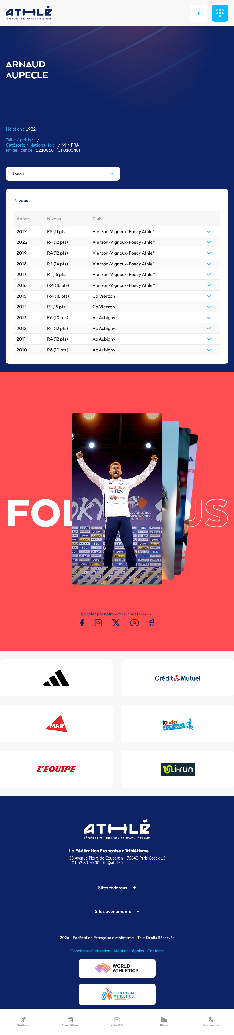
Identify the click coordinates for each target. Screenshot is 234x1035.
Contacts (155, 950)
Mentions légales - (130, 950)
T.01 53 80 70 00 (84, 862)
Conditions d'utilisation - (92, 950)
